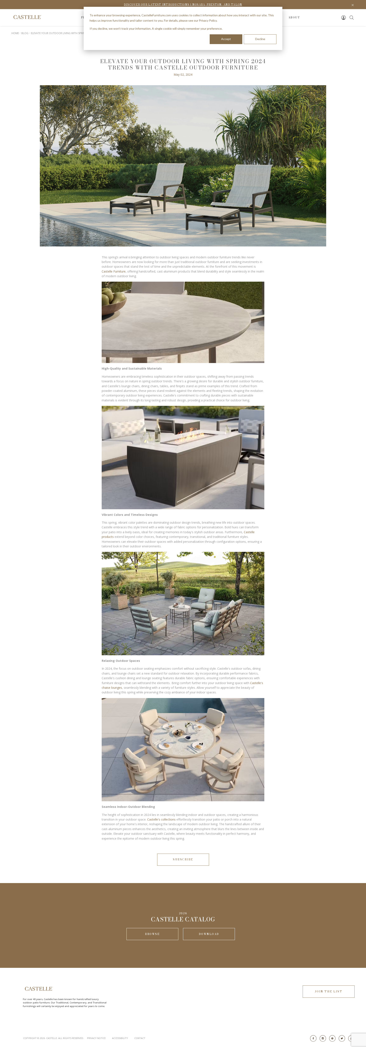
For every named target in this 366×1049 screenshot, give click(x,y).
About (294, 17)
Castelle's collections (161, 819)
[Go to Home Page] (27, 17)
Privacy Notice (96, 1038)
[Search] (352, 17)
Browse (152, 934)
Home (15, 33)
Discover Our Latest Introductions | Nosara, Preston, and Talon (183, 5)
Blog (24, 33)
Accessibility (120, 1038)
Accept (226, 39)
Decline (260, 39)
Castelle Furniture (114, 271)
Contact (139, 1038)
